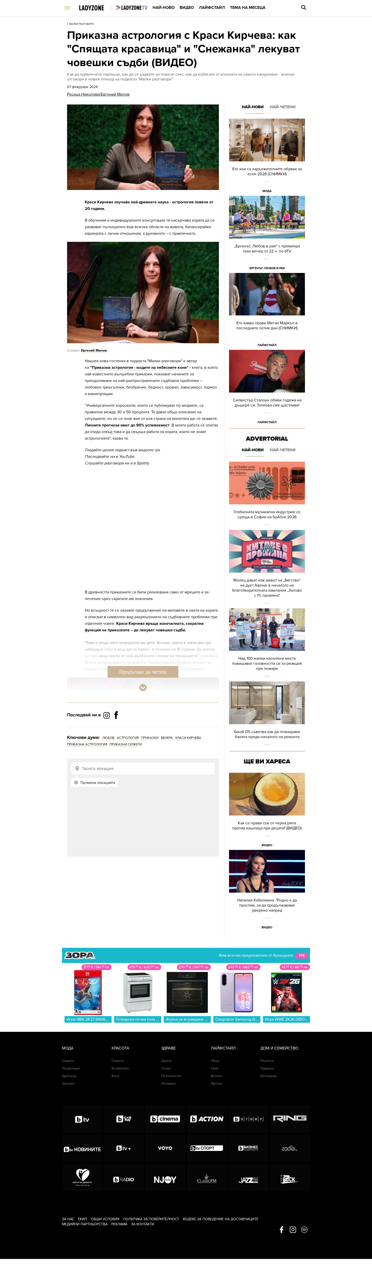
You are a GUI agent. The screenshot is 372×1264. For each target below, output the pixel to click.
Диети (166, 1061)
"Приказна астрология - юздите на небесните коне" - (140, 367)
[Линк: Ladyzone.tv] (132, 7)
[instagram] (293, 1230)
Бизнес (216, 1076)
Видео (187, 7)
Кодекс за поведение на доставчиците (220, 1219)
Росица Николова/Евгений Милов (98, 94)
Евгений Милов (94, 350)
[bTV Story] (248, 1119)
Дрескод (69, 1076)
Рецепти (267, 1061)
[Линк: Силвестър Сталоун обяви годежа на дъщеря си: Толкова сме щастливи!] (267, 388)
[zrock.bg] (290, 1177)
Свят (215, 1068)
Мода (267, 191)
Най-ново (164, 7)
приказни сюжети (126, 744)
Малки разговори (81, 24)
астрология (128, 738)
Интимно (168, 1083)
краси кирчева (188, 738)
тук (302, 956)
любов (108, 738)
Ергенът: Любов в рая (267, 268)
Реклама (119, 1224)
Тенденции (71, 1068)
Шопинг (68, 1083)
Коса (115, 1076)
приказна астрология (87, 744)
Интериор (268, 1076)
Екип (82, 1219)
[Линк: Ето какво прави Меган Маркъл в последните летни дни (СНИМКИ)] (267, 311)
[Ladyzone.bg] (97, 8)
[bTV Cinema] (165, 1119)
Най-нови (253, 107)
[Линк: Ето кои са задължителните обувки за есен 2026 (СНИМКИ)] (267, 157)
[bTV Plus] (124, 1148)
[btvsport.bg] (207, 1148)
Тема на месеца (247, 7)
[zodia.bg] (290, 1148)
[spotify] (304, 1230)
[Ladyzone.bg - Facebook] (116, 726)
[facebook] (281, 1230)
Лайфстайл (212, 7)
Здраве (168, 1048)
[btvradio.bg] (124, 1177)
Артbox (216, 1083)
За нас (68, 1219)
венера (167, 738)
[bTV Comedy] (124, 1119)
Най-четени (283, 107)
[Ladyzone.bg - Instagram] (107, 715)
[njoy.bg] (165, 1177)
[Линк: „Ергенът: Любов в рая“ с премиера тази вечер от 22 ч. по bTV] (267, 234)
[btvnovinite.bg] (82, 1148)
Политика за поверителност (151, 1219)
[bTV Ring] (290, 1119)
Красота (120, 1048)
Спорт (166, 1068)
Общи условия (105, 1219)
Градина (267, 1068)
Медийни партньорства (85, 1224)
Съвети (68, 1061)
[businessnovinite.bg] (248, 1148)
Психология (171, 1076)
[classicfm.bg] (207, 1177)
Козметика (120, 1068)
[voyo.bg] (165, 1148)
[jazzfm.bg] (248, 1177)
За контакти (142, 1224)
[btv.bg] (82, 1119)
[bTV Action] (207, 1119)
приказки (149, 738)
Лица (215, 1061)
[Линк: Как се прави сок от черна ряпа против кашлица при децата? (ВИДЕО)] (267, 811)
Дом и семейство (279, 1048)
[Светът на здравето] (82, 1177)
